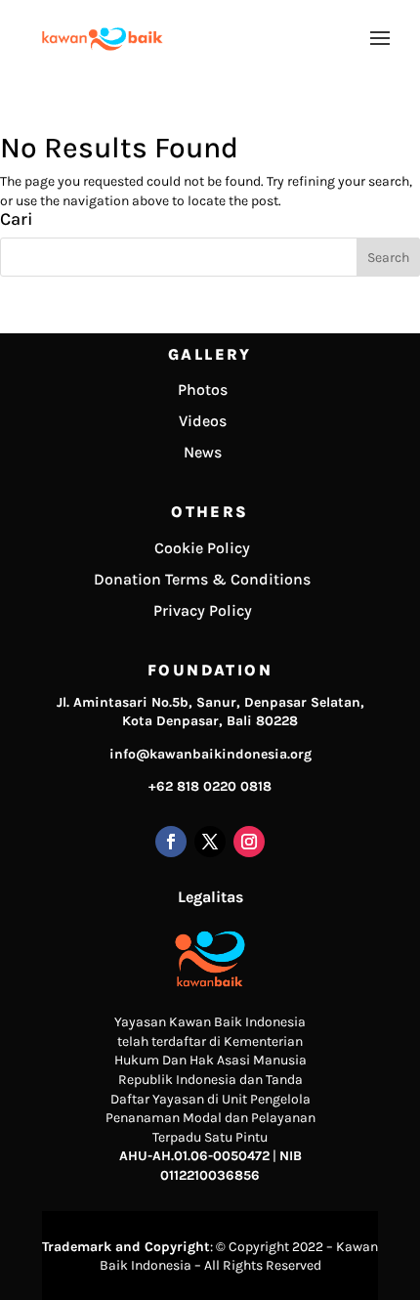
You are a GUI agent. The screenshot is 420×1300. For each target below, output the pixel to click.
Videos (203, 421)
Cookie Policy (202, 548)
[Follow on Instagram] (249, 841)
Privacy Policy (202, 610)
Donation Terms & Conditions (202, 579)
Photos (203, 389)
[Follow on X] (210, 841)
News (203, 452)
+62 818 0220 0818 (210, 786)
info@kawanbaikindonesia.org (210, 754)
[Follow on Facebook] (171, 841)
